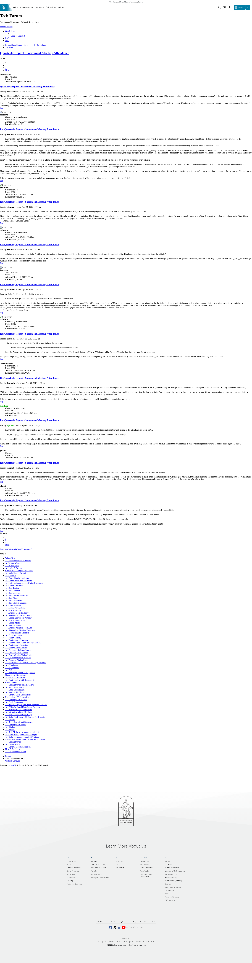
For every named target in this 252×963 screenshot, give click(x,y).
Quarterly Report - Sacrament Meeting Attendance (34, 53)
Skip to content (6, 27)
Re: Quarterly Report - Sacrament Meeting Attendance (29, 129)
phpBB (13, 765)
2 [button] (5, 65)
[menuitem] (17, 36)
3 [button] (5, 68)
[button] (7, 70)
